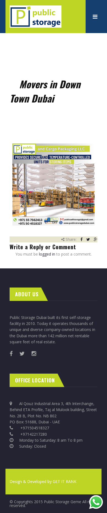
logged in (47, 254)
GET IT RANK (64, 481)
